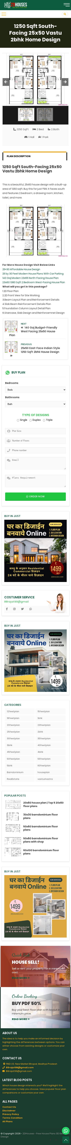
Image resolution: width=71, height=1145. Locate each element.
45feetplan (13, 752)
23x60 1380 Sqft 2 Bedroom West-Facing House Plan (33, 282)
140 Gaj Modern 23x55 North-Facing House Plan (30, 278)
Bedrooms (11, 383)
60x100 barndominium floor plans (41, 852)
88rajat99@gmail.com (20, 1067)
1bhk (40, 718)
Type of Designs (35, 415)
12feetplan (13, 711)
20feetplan (13, 725)
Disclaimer (9, 1110)
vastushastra (45, 779)
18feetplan (13, 718)
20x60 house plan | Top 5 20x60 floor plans (43, 804)
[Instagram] (56, 1139)
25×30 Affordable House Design (21, 269)
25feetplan (13, 731)
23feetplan (44, 725)
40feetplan (44, 745)
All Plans (7, 1121)
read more (19, 978)
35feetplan (44, 738)
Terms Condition (12, 1117)
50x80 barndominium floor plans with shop (40, 840)
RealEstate (13, 779)
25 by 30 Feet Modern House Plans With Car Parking (33, 273)
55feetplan (44, 758)
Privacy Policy (10, 1114)
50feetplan (13, 758)
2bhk (40, 731)
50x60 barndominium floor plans (40, 828)
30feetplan (13, 738)
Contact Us (9, 1107)
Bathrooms (12, 397)
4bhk (40, 752)
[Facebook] (50, 1139)
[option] (35, 79)
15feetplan (44, 711)
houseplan (44, 772)
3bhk (9, 745)
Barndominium (15, 772)
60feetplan (44, 765)
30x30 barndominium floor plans (40, 816)
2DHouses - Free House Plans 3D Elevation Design (35, 1135)
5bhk (9, 765)
